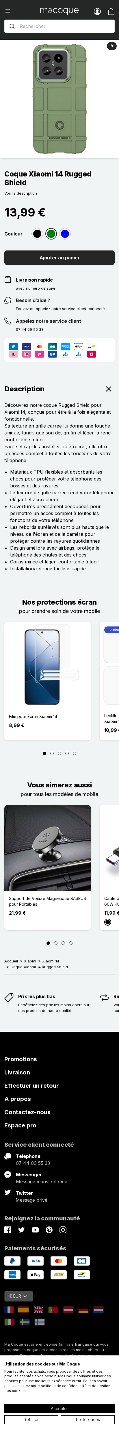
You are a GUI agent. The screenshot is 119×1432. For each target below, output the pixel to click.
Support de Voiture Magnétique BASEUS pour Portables (47, 901)
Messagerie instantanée (41, 1181)
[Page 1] (44, 753)
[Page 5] (74, 753)
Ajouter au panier (60, 258)
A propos (17, 1098)
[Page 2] (52, 753)
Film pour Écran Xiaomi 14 (33, 716)
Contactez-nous (27, 1112)
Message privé (31, 1200)
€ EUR (15, 1296)
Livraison (17, 1072)
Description (24, 389)
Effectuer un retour (31, 1085)
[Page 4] (67, 753)
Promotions (20, 1059)
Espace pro (20, 1125)
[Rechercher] (12, 26)
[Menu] (22, 11)
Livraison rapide (34, 280)
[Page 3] (59, 753)
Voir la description (20, 193)
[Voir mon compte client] (97, 11)
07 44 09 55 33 (33, 1163)
